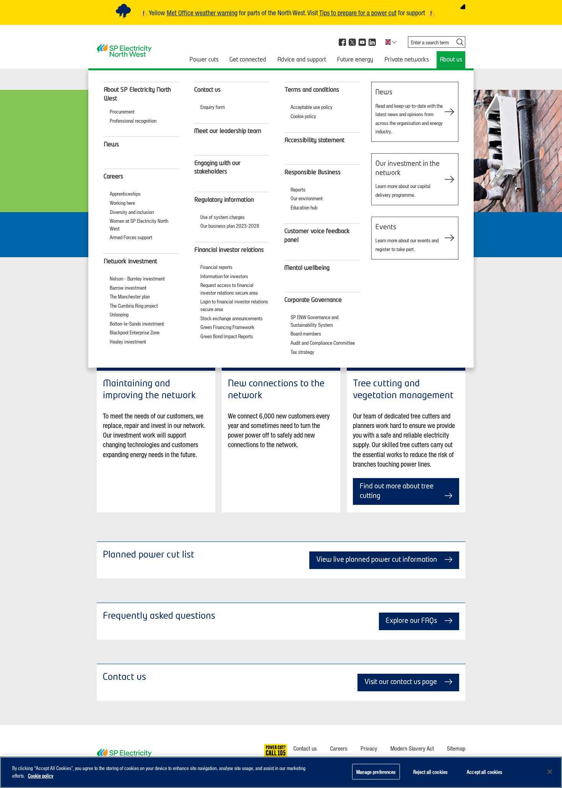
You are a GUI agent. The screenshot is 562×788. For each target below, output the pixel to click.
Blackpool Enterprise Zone (134, 332)
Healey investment (128, 341)
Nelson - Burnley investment (137, 278)
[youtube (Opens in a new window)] (362, 42)
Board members (306, 333)
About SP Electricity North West (137, 94)
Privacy (369, 748)
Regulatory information (224, 200)
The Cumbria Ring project (134, 305)
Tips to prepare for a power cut (357, 12)
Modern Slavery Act (412, 748)
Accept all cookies (484, 772)
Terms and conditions (311, 90)
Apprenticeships (125, 193)
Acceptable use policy (312, 107)
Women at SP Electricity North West (139, 224)
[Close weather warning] (462, 6)
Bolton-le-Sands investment (137, 323)
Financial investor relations (229, 250)
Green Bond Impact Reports (226, 336)
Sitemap (456, 748)
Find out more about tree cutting (397, 491)
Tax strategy (302, 352)
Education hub (304, 207)
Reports (298, 189)
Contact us (207, 90)
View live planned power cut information (376, 559)
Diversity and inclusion (132, 212)
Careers (113, 177)
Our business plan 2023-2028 (229, 225)
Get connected (247, 60)
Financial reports (216, 267)
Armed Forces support (131, 237)
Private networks (406, 60)
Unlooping (119, 314)
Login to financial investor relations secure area (234, 305)
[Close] (549, 771)
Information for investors (224, 276)
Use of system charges (222, 217)
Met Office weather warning (202, 12)
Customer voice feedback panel (317, 236)
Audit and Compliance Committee (323, 342)
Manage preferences (375, 772)
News (111, 145)
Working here (122, 202)
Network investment (130, 262)
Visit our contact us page (400, 682)
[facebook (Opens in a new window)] (342, 42)
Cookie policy (303, 116)
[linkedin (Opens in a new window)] (372, 42)
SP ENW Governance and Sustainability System (314, 321)
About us (451, 60)
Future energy (355, 60)
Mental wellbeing (307, 268)
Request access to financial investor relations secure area (229, 289)
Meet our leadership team (227, 131)
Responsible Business (312, 173)
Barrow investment (128, 287)
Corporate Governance (313, 300)
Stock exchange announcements (231, 318)
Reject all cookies (430, 772)
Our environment (307, 198)
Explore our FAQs (411, 621)
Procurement (122, 111)
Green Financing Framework (227, 327)
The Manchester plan (130, 296)
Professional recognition (133, 120)
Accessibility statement (314, 141)
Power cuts (204, 60)
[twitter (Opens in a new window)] (352, 42)
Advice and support (301, 60)
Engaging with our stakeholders (217, 168)
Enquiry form (212, 107)
